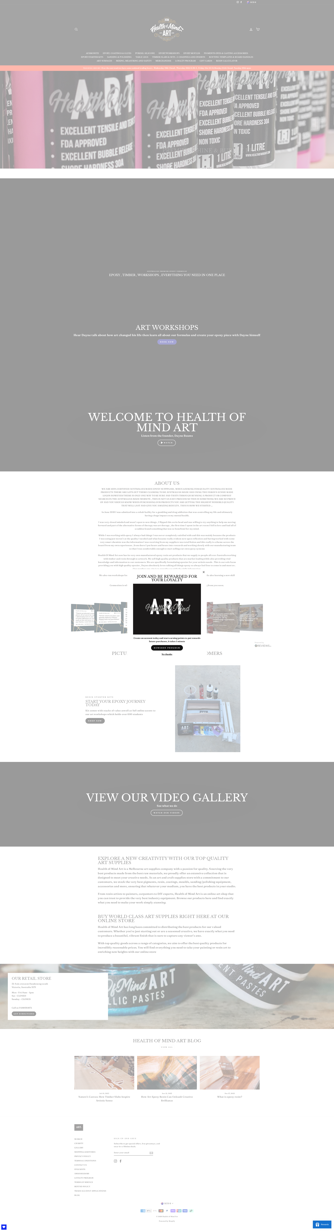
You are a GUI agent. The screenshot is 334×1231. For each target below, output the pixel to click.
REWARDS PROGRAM (167, 648)
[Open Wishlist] (4, 1227)
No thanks (167, 654)
